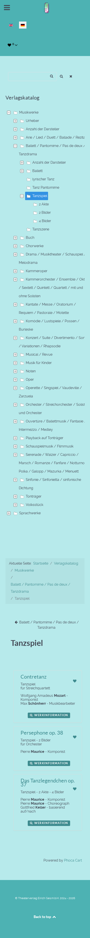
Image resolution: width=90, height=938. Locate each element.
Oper (30, 379)
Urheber (32, 121)
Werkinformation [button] (50, 715)
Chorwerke (34, 246)
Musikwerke (28, 112)
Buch (30, 237)
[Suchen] (61, 76)
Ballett (37, 171)
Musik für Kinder (39, 363)
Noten (31, 371)
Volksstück (34, 505)
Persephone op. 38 (42, 733)
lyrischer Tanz (43, 179)
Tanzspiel (39, 196)
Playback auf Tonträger (44, 438)
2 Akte (44, 204)
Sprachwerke (30, 513)
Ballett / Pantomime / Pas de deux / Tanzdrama (48, 625)
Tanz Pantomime (45, 187)
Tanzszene (40, 229)
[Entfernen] (71, 76)
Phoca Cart (73, 860)
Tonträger (34, 496)
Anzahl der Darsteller (42, 129)
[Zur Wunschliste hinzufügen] (74, 681)
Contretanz (34, 677)
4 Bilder (45, 221)
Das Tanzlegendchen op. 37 (48, 783)
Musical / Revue (39, 354)
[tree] (45, 312)
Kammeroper (36, 271)
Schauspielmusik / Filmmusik (49, 446)
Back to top (43, 917)
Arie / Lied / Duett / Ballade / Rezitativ (57, 137)
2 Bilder (45, 212)
